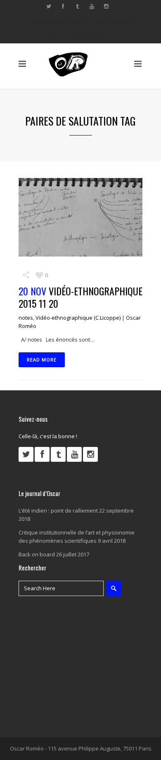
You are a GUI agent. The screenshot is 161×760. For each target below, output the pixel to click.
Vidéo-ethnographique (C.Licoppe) (78, 317)
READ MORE (42, 359)
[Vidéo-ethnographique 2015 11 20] (80, 217)
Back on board (37, 554)
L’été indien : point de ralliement (58, 510)
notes (26, 317)
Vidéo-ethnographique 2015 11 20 (80, 297)
